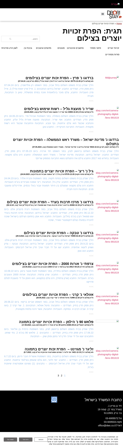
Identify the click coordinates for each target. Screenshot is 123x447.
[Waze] (54, 400)
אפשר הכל (10, 439)
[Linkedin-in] (69, 400)
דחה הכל (25, 439)
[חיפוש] (10, 39)
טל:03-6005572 (113, 418)
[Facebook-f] (61, 400)
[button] (103, 14)
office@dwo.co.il (106, 425)
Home (119, 23)
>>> (91, 100)
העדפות (41, 439)
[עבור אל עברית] (115, 4)
